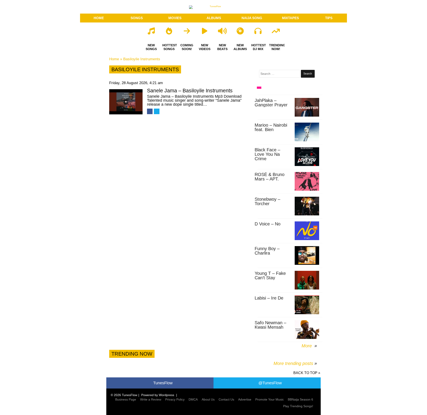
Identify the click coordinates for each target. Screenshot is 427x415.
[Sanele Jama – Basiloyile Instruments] (126, 101)
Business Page (125, 399)
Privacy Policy (175, 399)
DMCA (193, 399)
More (307, 345)
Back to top (305, 373)
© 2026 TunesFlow (124, 395)
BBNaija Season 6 (300, 399)
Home (114, 59)
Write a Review (150, 399)
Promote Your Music (269, 399)
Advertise (244, 399)
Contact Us (226, 399)
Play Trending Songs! (298, 406)
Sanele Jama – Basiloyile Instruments (190, 90)
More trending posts (295, 363)
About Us (208, 399)
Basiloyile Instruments (141, 59)
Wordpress (166, 395)
